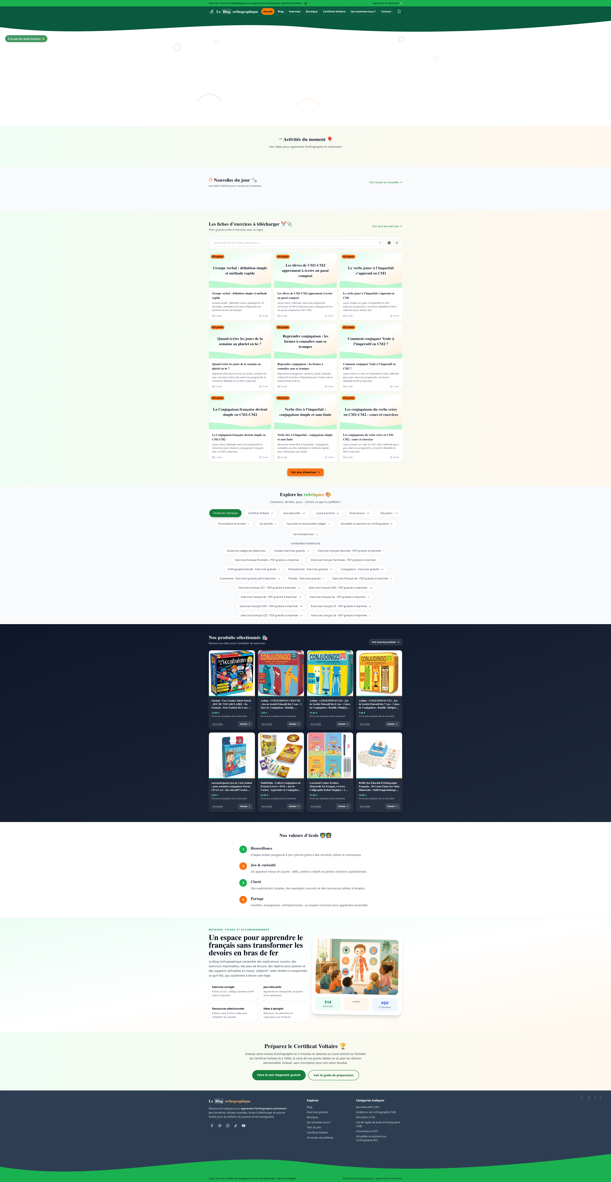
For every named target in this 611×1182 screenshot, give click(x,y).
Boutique (312, 11)
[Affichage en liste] (396, 243)
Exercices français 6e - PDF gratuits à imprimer (271, 597)
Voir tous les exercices (385, 226)
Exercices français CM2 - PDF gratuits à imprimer (341, 587)
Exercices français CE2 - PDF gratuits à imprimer (272, 615)
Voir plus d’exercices (303, 472)
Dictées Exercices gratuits (291, 550)
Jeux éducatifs (295, 513)
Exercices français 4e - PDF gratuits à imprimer (361, 578)
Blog (281, 11)
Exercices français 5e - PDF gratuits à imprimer (340, 597)
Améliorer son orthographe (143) (376, 1112)
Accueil (267, 11)
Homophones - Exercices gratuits (310, 569)
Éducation (389, 513)
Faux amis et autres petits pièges (308, 523)
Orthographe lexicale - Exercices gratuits (254, 569)
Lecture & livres (327, 513)
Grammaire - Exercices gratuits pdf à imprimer (250, 578)
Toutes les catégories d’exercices (246, 550)
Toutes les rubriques (225, 513)
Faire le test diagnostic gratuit (279, 1075)
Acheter (243, 724)
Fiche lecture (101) (367, 1131)
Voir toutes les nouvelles (384, 182)
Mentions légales (287, 1178)
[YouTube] (244, 1126)
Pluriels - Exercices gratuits (306, 578)
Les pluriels (268, 523)
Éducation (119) (365, 1117)
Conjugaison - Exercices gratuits (362, 569)
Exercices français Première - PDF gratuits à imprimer (268, 560)
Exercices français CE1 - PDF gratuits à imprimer (269, 587)
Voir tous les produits (384, 642)
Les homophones (305, 534)
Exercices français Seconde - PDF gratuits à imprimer (351, 550)
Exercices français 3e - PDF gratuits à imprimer (340, 615)
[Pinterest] (220, 1126)
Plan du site (314, 1127)
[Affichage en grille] (389, 243)
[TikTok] (236, 1126)
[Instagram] (228, 1126)
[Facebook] (212, 1126)
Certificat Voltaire (334, 11)
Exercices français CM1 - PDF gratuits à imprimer (271, 606)
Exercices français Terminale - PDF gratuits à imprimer (343, 560)
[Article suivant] (604, 76)
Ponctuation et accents (233, 523)
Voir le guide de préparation (334, 1075)
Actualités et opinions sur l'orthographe (367, 523)
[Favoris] (399, 11)
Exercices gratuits (317, 1112)
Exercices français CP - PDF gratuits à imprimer (341, 606)
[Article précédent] (6, 76)
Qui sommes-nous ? (363, 11)
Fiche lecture (359, 513)
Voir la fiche (217, 724)
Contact (386, 11)
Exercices (294, 11)
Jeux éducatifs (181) (367, 1107)
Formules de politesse (320, 1137)
